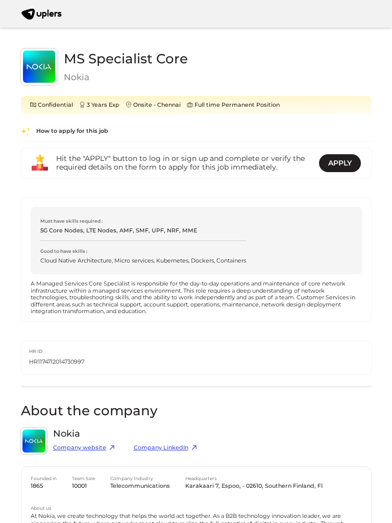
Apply (340, 163)
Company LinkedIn (161, 447)
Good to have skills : (63, 251)
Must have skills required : (71, 221)
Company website (79, 447)
